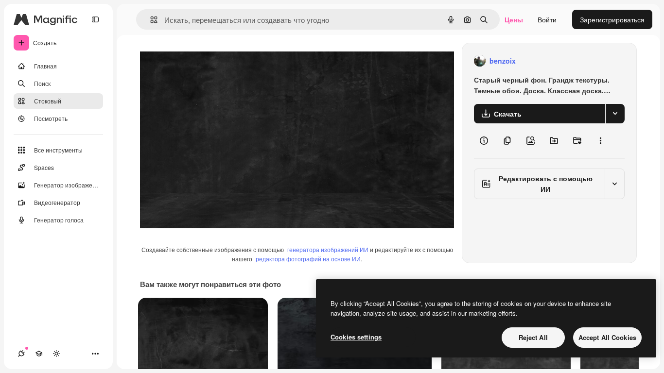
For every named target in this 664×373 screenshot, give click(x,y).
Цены (514, 19)
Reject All (533, 337)
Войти (547, 19)
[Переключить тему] (56, 353)
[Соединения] (21, 353)
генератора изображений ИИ (327, 249)
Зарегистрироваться (612, 19)
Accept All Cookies (607, 337)
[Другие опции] (600, 141)
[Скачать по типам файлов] (615, 113)
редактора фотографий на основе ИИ (308, 258)
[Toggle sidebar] (95, 19)
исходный (205, 61)
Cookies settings (356, 336)
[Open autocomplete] (150, 19)
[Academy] (39, 353)
